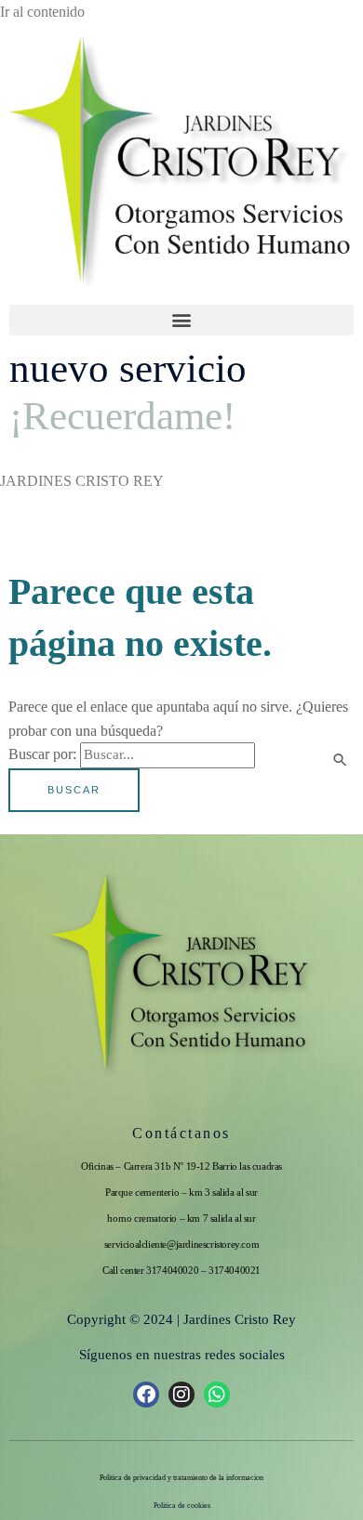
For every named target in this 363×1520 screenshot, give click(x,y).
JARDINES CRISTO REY (82, 481)
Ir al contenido (42, 12)
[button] (181, 320)
